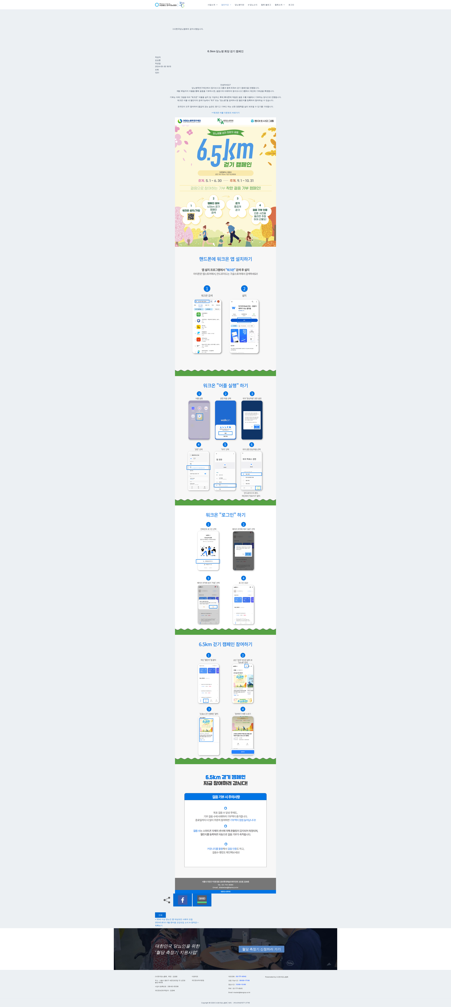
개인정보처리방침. (198, 980)
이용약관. (195, 976)
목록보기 (159, 925)
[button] (212, 4)
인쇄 (160, 915)
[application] (216, 4)
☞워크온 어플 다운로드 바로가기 (226, 112)
